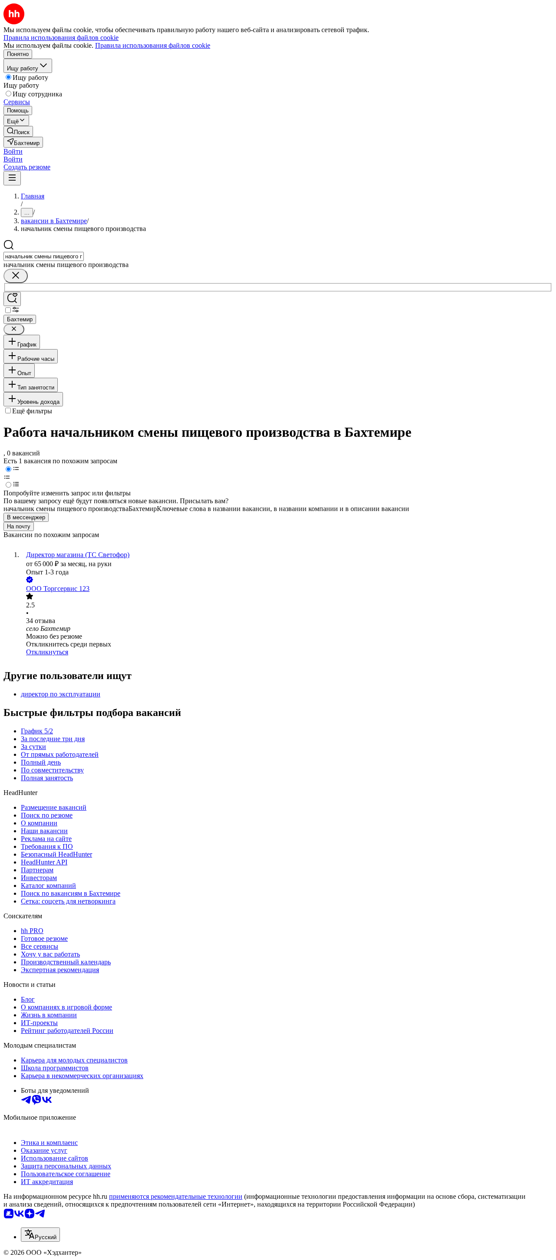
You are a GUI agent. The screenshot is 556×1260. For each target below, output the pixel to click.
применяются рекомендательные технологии (175, 1196)
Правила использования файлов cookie (152, 45)
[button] (13, 151)
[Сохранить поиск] (12, 299)
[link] (18, 131)
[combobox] (43, 256)
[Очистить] (15, 276)
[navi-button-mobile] (12, 178)
